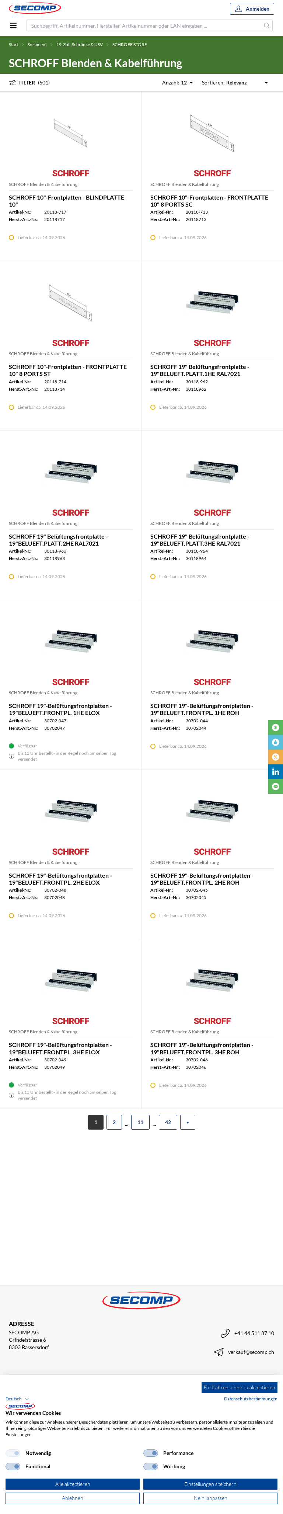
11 (140, 1122)
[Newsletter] (275, 786)
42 (168, 1122)
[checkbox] (13, 1453)
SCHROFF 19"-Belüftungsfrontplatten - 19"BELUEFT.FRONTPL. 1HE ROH (202, 709)
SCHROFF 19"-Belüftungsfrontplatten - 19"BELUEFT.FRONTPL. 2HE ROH (202, 879)
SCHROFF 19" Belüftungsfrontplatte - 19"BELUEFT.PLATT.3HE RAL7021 (199, 540)
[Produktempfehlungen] (275, 742)
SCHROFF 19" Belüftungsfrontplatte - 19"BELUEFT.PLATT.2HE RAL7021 (58, 540)
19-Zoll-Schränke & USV (79, 44)
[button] (17, 1399)
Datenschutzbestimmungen (250, 1398)
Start (13, 44)
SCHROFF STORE (129, 44)
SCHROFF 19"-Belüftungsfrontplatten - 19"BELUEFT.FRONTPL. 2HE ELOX (60, 879)
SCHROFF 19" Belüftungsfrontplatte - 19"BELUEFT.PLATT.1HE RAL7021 (199, 370)
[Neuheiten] (275, 727)
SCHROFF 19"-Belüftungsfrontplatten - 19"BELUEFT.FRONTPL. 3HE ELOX (60, 1048)
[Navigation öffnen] (13, 25)
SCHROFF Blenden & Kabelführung (43, 184)
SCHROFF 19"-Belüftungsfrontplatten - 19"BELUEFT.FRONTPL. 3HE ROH (202, 1048)
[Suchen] (267, 25)
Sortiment (37, 44)
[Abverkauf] (275, 757)
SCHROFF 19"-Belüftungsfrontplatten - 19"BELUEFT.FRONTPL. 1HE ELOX (60, 709)
